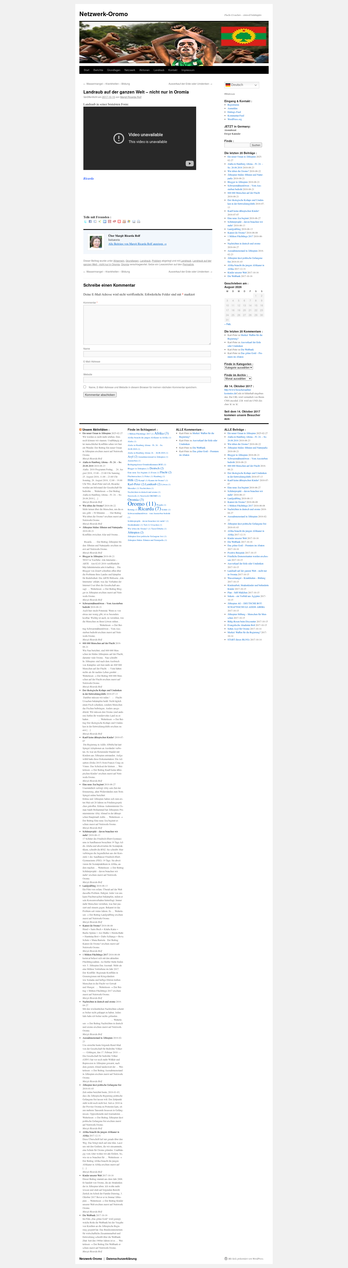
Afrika (161, 433)
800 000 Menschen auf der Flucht (244, 192)
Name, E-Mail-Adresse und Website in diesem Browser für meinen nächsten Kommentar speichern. (143, 387)
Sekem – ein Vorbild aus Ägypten (244, 596)
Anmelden (232, 108)
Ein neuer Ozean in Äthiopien (242, 156)
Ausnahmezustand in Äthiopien (243, 250)
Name (86, 348)
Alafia (132, 441)
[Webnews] (119, 222)
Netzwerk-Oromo (103, 13)
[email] (133, 222)
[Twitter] (85, 222)
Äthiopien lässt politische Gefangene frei (102, 1084)
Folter (149, 476)
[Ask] (114, 222)
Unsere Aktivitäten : (96, 429)
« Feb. (227, 324)
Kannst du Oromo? (237, 232)
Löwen (166, 484)
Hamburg (159, 476)
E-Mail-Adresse (91, 361)
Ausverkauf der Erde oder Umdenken (190, 83)
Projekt (161, 504)
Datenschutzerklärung (121, 1259)
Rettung (133, 509)
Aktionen (144, 70)
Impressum (188, 70)
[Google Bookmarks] (95, 222)
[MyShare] (124, 222)
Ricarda (149, 508)
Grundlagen (113, 70)
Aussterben (134, 460)
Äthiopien (136, 532)
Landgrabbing (234, 229)
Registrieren (233, 104)
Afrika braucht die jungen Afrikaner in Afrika (149, 437)
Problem (156, 260)
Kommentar (90, 302)
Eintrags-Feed (234, 111)
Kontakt (172, 70)
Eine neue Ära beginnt (238, 218)
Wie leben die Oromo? (238, 171)
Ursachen (156, 524)
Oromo (142, 503)
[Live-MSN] (128, 222)
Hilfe (133, 480)
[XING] (100, 222)
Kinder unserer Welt (237, 272)
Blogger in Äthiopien (238, 181)
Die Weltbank (234, 276)
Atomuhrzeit (230, 130)
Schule (166, 509)
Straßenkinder (135, 524)
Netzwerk (129, 70)
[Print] (138, 222)
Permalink (188, 264)
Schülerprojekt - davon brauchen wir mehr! (148, 521)
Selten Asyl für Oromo (239, 628)
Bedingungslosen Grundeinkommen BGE (147, 464)
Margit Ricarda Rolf (130, 97)
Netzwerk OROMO (150, 495)
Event (155, 472)
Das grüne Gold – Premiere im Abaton (246, 545)
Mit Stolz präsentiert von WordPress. (246, 1258)
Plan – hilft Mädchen (238, 592)
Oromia (125, 264)
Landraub (159, 70)
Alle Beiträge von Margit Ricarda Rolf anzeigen (137, 244)
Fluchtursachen (136, 476)
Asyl (133, 456)
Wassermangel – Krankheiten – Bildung (106, 83)
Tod (147, 524)
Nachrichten (147, 488)
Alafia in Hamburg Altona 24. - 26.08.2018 (148, 452)
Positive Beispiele (236, 552)
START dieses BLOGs (239, 639)
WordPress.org (235, 119)
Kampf (143, 480)
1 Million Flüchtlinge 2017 (240, 236)
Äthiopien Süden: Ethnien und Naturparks (103, 527)
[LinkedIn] (104, 222)
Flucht (166, 472)
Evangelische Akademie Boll (241, 625)
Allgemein (118, 260)
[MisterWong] (109, 222)
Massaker (133, 488)
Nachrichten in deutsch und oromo (244, 243)
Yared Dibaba (159, 528)
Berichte (98, 70)
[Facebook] (90, 222)
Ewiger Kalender (232, 133)
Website (87, 374)
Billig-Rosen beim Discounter (242, 621)
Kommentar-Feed (236, 115)
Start (86, 70)
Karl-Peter (136, 484)
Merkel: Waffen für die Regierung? (244, 632)
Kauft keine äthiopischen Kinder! (243, 210)
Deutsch (236, 84)
